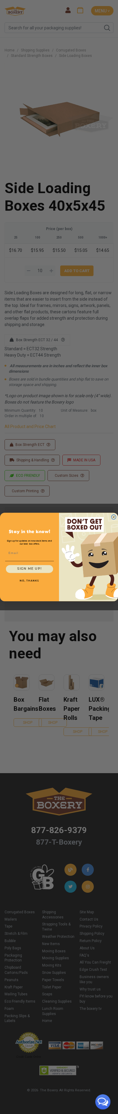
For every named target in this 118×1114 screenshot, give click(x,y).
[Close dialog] (113, 517)
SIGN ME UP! (29, 568)
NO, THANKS (29, 581)
